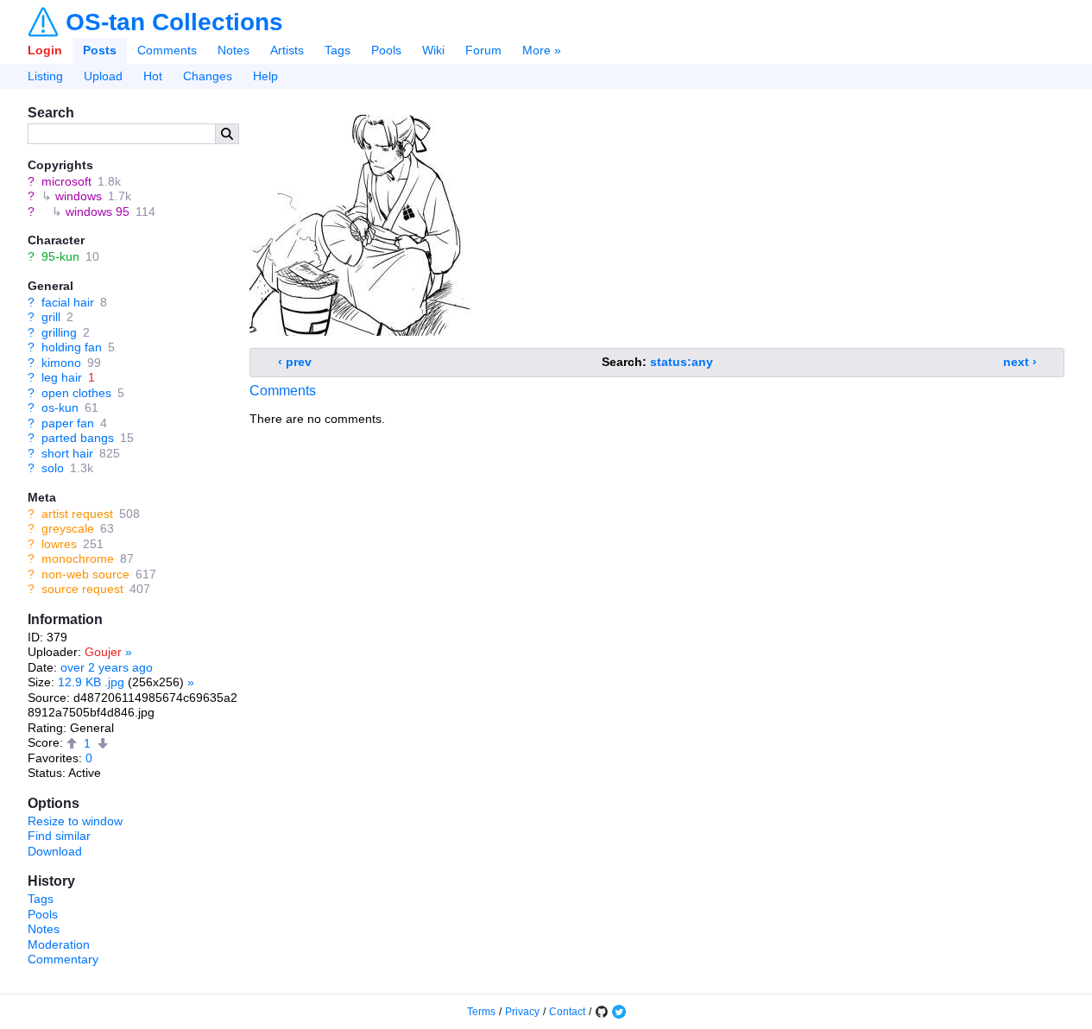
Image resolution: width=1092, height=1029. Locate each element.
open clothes (76, 393)
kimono (61, 362)
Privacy (522, 1012)
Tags (337, 50)
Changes (207, 76)
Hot (152, 76)
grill (50, 317)
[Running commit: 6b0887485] (602, 1012)
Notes (233, 50)
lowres (59, 544)
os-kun (60, 407)
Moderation (59, 944)
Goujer (103, 652)
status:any (681, 362)
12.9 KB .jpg (91, 682)
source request (82, 589)
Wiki (433, 50)
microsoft (66, 181)
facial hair (67, 302)
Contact (567, 1012)
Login (45, 50)
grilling (59, 332)
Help (265, 76)
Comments (167, 50)
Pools (386, 50)
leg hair (61, 377)
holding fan (71, 347)
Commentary (63, 959)
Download (55, 851)
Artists (287, 50)
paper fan (67, 423)
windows (78, 196)
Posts (100, 50)
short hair (67, 453)
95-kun (60, 256)
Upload (103, 76)
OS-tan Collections (174, 22)
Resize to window (75, 821)
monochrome (77, 558)
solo (52, 468)
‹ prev (295, 362)
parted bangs (77, 438)
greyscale (67, 528)
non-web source (85, 574)
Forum (483, 50)
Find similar (59, 836)
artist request (77, 514)
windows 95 (97, 211)
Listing (45, 76)
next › (1020, 362)
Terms (481, 1012)
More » (541, 50)
